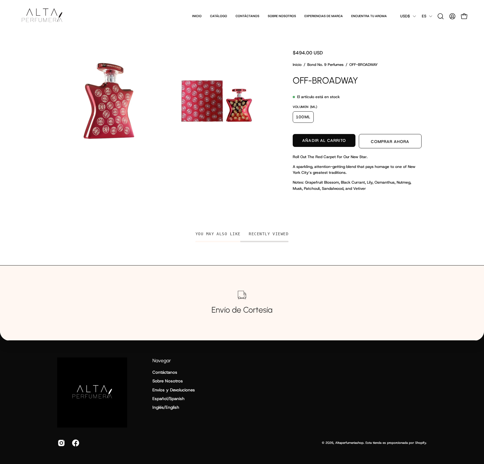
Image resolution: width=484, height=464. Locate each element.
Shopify (420, 442)
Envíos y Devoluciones (173, 390)
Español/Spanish (168, 398)
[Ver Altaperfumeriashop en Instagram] (60, 443)
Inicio (297, 64)
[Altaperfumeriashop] (42, 16)
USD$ (405, 16)
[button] (440, 16)
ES (424, 16)
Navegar (161, 360)
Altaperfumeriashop (349, 442)
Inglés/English (165, 407)
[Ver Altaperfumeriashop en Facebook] (74, 443)
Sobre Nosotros (167, 381)
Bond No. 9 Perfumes (325, 64)
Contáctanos (164, 372)
